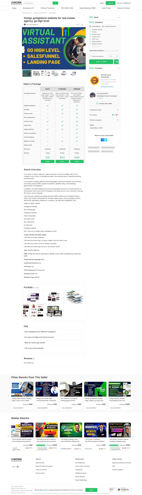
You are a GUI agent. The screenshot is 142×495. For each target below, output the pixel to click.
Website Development (108, 147)
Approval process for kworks (121, 463)
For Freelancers (80, 463)
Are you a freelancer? (124, 3)
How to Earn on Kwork (82, 466)
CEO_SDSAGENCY (102, 93)
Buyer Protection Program (44, 466)
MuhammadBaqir (42, 448)
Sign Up (110, 3)
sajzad (15, 448)
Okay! (91, 490)
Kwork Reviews (80, 476)
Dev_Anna (89, 448)
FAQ (113, 466)
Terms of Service (41, 469)
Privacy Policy (40, 473)
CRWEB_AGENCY (66, 448)
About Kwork (40, 463)
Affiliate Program (80, 473)
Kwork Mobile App (81, 480)
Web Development (93, 147)
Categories (78, 469)
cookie (45, 490)
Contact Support (117, 469)
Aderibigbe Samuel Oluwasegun (107, 96)
